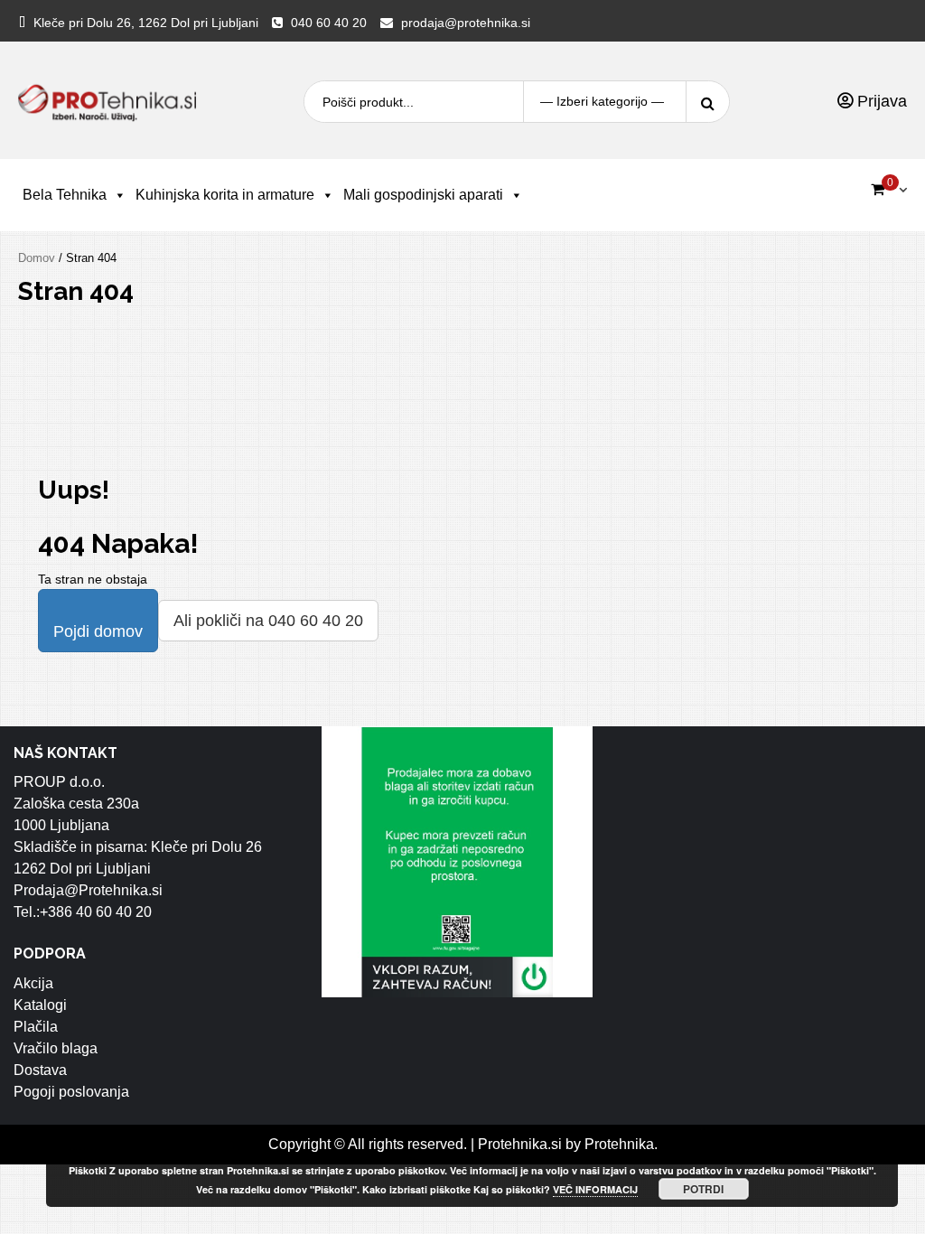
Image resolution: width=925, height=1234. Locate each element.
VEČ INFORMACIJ (595, 1189)
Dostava (40, 1070)
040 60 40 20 (329, 22)
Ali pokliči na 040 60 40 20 (268, 621)
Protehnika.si (520, 1144)
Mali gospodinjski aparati (423, 194)
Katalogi (40, 1005)
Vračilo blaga (56, 1048)
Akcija (33, 983)
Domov (36, 258)
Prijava (880, 101)
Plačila (36, 1026)
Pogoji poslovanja (71, 1091)
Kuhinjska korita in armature (224, 194)
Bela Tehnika (65, 194)
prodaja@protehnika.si (465, 22)
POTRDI (703, 1189)
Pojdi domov (98, 631)
